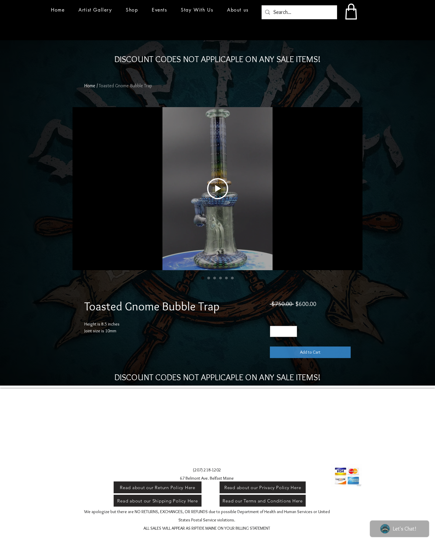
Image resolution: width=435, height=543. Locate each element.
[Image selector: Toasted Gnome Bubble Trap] (203, 278)
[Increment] (292, 331)
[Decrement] (275, 331)
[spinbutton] (283, 331)
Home (89, 85)
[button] (159, 10)
